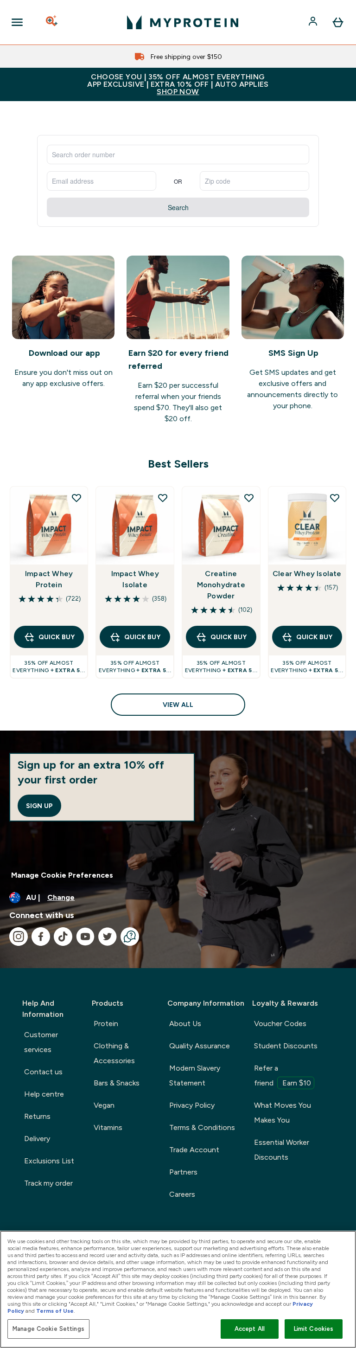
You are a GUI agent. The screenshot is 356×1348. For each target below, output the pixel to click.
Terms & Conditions (202, 1127)
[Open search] (52, 22)
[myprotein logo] (182, 22)
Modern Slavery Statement (194, 1075)
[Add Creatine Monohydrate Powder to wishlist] (249, 497)
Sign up (39, 805)
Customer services (41, 1042)
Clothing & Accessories (114, 1053)
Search (178, 207)
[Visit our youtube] (85, 936)
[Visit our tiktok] (63, 936)
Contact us (43, 1072)
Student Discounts (286, 1046)
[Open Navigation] (17, 22)
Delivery (37, 1139)
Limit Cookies (314, 1328)
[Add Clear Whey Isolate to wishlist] (334, 497)
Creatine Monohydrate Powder (221, 585)
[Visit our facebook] (41, 936)
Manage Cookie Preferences (62, 875)
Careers (182, 1194)
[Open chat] (130, 936)
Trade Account (194, 1150)
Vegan (104, 1105)
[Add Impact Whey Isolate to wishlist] (162, 497)
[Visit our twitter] (107, 936)
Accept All (250, 1328)
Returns (37, 1116)
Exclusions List (49, 1161)
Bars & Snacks (117, 1083)
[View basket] (338, 22)
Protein (106, 1023)
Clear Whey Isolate (307, 574)
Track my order (48, 1183)
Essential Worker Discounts (281, 1149)
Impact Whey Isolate (135, 579)
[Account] (313, 22)
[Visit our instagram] (18, 936)
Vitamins (108, 1127)
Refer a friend (282, 1075)
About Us (185, 1023)
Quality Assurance (199, 1046)
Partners (183, 1172)
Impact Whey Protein (49, 579)
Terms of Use (55, 1311)
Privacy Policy (192, 1105)
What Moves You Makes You (282, 1112)
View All (178, 704)
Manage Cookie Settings (48, 1328)
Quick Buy (56, 637)
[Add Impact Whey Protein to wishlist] (76, 497)
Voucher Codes (280, 1023)
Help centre (44, 1094)
